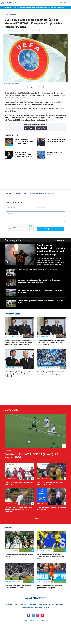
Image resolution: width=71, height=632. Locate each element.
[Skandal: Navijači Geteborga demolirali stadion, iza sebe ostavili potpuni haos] (51, 359)
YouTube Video (12, 410)
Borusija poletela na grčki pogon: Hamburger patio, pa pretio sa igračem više (50, 556)
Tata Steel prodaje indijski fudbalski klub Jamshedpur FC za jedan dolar (41, 302)
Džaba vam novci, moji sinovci (54, 153)
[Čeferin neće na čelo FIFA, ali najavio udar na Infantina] (41, 142)
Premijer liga (9, 581)
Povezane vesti (11, 135)
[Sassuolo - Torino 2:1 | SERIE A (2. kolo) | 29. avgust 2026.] (35, 431)
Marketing (38, 608)
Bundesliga (41, 550)
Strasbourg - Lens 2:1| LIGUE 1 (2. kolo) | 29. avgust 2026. (51, 508)
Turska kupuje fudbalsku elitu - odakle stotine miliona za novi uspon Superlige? (51, 250)
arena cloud (23, 605)
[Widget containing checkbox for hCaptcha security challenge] (20, 227)
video (16, 605)
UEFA (26, 194)
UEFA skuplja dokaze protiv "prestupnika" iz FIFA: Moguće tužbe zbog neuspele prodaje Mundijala (51, 342)
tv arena (28, 621)
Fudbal (17, 194)
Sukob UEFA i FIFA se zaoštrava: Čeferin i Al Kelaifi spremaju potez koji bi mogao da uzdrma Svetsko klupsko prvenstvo (19, 342)
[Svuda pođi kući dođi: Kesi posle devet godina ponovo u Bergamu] (51, 573)
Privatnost (59, 605)
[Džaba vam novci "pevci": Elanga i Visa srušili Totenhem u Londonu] (19, 573)
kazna (50, 194)
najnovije (9, 605)
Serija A (7, 550)
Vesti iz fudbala (11, 15)
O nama (51, 605)
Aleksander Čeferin (38, 194)
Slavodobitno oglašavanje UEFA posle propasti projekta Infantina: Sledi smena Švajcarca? (18, 374)
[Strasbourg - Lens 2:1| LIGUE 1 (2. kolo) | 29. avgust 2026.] (51, 496)
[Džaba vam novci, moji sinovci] (41, 155)
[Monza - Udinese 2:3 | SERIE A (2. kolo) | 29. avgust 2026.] (19, 471)
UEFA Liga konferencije (45, 368)
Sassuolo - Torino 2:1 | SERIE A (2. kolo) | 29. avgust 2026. (32, 456)
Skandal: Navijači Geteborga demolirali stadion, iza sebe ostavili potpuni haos (50, 373)
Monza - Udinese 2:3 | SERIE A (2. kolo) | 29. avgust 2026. (19, 483)
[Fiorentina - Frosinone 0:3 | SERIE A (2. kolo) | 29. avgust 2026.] (51, 471)
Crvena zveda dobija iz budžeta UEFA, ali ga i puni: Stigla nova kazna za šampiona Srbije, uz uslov (24, 141)
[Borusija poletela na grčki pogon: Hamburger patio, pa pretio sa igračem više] (51, 541)
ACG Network (43, 605)
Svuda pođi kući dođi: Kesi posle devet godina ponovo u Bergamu (50, 587)
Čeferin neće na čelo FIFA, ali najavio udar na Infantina (56, 140)
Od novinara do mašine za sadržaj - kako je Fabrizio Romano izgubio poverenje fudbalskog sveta (39, 281)
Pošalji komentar (50, 229)
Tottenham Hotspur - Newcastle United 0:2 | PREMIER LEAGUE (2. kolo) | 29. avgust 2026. (18, 509)
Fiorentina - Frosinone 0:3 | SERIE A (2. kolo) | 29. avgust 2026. (50, 483)
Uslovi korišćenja (27, 608)
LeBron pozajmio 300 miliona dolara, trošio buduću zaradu (38, 270)
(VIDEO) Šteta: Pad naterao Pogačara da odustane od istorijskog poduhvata (33, 7)
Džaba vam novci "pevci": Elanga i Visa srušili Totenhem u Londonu (18, 587)
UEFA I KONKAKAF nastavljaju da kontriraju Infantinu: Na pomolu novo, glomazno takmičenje (24, 154)
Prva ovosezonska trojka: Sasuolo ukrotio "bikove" (19, 555)
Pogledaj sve (60, 240)
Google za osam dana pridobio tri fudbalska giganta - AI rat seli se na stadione (41, 291)
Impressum (32, 605)
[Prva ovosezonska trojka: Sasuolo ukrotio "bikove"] (19, 541)
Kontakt (46, 608)
